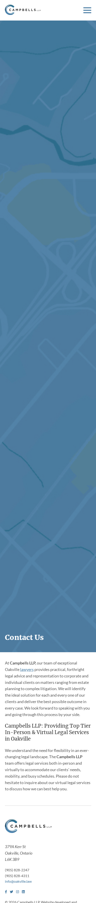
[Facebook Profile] (6, 892)
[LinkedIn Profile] (23, 892)
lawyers (27, 669)
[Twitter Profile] (11, 892)
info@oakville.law (18, 881)
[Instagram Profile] (17, 892)
